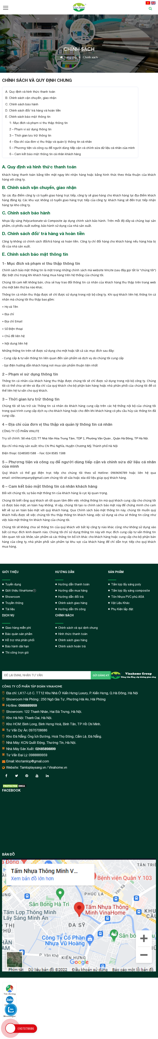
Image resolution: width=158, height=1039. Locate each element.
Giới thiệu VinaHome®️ (20, 590)
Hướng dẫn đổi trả (71, 596)
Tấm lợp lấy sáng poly (126, 584)
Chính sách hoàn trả (72, 646)
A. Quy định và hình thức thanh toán (30, 91)
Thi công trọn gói (17, 652)
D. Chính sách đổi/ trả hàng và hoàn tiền (33, 110)
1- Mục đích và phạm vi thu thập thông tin (38, 123)
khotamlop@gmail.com (32, 761)
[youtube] (37, 776)
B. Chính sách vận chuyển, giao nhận (30, 98)
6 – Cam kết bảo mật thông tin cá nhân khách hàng (45, 154)
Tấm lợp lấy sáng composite (130, 590)
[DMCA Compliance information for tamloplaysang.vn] (14, 786)
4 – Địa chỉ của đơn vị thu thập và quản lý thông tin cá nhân (50, 141)
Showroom (12, 596)
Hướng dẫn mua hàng (72, 590)
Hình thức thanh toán (72, 634)
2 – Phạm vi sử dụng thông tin (30, 129)
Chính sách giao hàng (72, 603)
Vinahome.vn (58, 767)
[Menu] (6, 8)
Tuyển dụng (13, 584)
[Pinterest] (27, 776)
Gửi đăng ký (101, 675)
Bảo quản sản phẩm (18, 634)
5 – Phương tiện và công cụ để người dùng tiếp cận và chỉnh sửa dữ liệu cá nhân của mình (72, 148)
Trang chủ (70, 57)
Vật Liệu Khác (120, 603)
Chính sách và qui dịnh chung (78, 627)
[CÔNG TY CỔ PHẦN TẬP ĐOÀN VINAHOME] (79, 7)
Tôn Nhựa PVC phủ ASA (127, 596)
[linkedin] (47, 776)
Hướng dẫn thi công (72, 609)
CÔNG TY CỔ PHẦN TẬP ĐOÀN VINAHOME (32, 686)
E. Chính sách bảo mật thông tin (27, 116)
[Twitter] (16, 776)
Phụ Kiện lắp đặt (122, 609)
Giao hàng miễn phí (18, 627)
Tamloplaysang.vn (33, 767)
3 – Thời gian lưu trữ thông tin (30, 135)
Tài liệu (10, 609)
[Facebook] (6, 776)
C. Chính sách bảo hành (21, 104)
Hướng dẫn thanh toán (73, 584)
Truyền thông (14, 603)
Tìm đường (9, 994)
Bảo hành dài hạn (17, 646)
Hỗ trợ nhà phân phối (19, 640)
